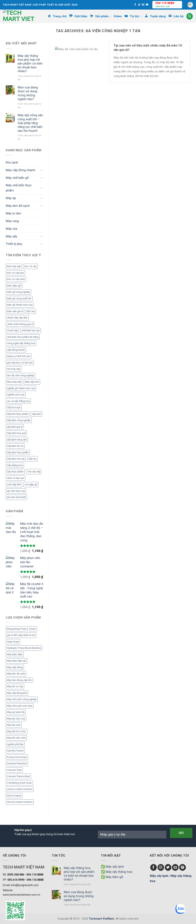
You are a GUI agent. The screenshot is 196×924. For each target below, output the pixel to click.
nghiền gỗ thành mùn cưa (21, 388)
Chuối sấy (12, 330)
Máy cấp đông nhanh (20, 170)
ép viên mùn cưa (16, 490)
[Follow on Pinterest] (182, 867)
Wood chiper (14, 795)
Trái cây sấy (33, 471)
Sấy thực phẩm (15, 471)
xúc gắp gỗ (31, 484)
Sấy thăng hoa (15, 465)
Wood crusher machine (20, 801)
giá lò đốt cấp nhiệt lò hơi (21, 635)
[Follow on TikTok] (139, 4)
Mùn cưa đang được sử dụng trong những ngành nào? (28, 93)
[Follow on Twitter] (168, 867)
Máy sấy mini (32, 381)
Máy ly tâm (13, 213)
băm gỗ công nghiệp (18, 292)
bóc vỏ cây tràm (16, 279)
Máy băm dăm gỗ (16, 660)
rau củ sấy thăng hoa (18, 401)
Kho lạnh (12, 162)
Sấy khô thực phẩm (17, 413)
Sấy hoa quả (13, 407)
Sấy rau (32, 458)
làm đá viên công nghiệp (20, 375)
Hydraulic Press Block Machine (24, 648)
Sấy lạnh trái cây (16, 458)
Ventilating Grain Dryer (19, 782)
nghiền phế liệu (15, 744)
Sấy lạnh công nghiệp (19, 420)
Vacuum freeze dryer (18, 776)
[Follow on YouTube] (147, 4)
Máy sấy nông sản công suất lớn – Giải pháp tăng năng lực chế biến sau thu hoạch (30, 123)
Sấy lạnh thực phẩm (18, 452)
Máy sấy (11, 236)
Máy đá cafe (13, 724)
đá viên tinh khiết (16, 497)
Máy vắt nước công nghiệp (22, 699)
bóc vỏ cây (30, 266)
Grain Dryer (13, 641)
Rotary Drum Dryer (17, 757)
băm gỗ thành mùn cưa (20, 304)
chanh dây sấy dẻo (17, 317)
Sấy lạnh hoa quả (16, 433)
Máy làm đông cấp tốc (19, 680)
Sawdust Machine (17, 763)
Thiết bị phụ (14, 244)
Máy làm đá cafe (16, 673)
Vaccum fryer (14, 769)
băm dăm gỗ (14, 285)
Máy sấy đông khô (17, 693)
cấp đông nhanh (16, 349)
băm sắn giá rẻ (15, 311)
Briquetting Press (16, 628)
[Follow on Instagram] (161, 867)
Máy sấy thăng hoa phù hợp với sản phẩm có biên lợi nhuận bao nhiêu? (30, 63)
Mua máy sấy (14, 381)
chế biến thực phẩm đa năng (22, 337)
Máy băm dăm (15, 654)
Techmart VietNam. (102, 918)
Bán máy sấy (14, 266)
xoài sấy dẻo (14, 484)
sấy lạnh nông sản (17, 439)
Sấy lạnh (36, 413)
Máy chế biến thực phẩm (19, 187)
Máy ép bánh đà (15, 712)
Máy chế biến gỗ (17, 178)
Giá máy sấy (13, 368)
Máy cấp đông (15, 667)
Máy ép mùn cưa (16, 718)
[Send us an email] (143, 4)
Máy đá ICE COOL (16, 731)
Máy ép (11, 198)
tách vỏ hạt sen (15, 478)
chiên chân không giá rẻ (20, 324)
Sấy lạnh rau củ (15, 445)
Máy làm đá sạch (18, 206)
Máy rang (12, 221)
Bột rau (31, 311)
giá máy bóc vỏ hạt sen (20, 362)
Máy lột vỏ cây (15, 686)
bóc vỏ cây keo (15, 272)
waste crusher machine (20, 789)
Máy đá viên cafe (16, 737)
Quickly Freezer (15, 750)
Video (118, 16)
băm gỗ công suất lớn (19, 298)
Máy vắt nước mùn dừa (19, 705)
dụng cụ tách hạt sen (18, 356)
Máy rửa (11, 229)
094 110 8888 (164, 3)
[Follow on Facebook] (135, 4)
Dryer (33, 628)
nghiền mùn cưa (15, 394)
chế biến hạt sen (30, 330)
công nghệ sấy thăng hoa (21, 343)
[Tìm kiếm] (189, 16)
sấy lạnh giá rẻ (15, 426)
